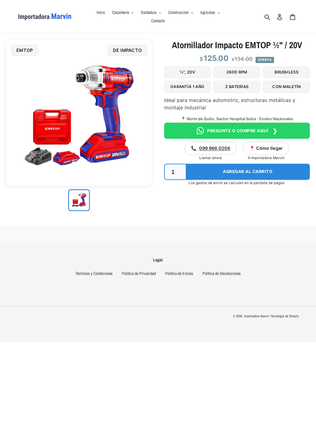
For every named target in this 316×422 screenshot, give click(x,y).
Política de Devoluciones (221, 273)
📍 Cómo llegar (266, 148)
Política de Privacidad (139, 273)
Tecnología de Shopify (284, 316)
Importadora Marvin (256, 316)
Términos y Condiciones (94, 273)
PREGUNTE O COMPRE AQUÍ (242, 131)
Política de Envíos (179, 273)
